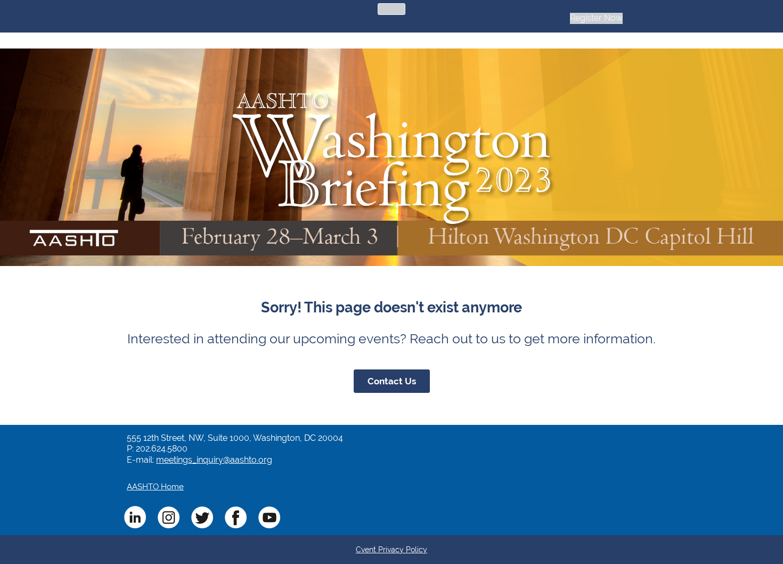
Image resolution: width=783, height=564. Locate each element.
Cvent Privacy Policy (391, 549)
